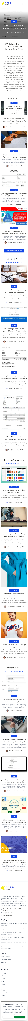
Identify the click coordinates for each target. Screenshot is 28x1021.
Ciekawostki (14, 487)
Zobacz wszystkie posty (14, 262)
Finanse (3, 978)
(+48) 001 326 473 (7, 913)
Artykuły (4, 920)
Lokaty (3, 975)
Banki (14, 21)
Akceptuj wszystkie (20, 1017)
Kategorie (4, 969)
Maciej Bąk (3, 962)
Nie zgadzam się (8, 1017)
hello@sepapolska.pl (8, 915)
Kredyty (14, 151)
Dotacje (14, 228)
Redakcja (3, 965)
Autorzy (4, 953)
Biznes (2, 981)
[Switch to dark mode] (22, 3)
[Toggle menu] (25, 4)
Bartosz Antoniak (5, 956)
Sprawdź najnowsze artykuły (14, 250)
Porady (14, 102)
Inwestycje (3, 973)
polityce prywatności (16, 1014)
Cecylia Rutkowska (6, 959)
